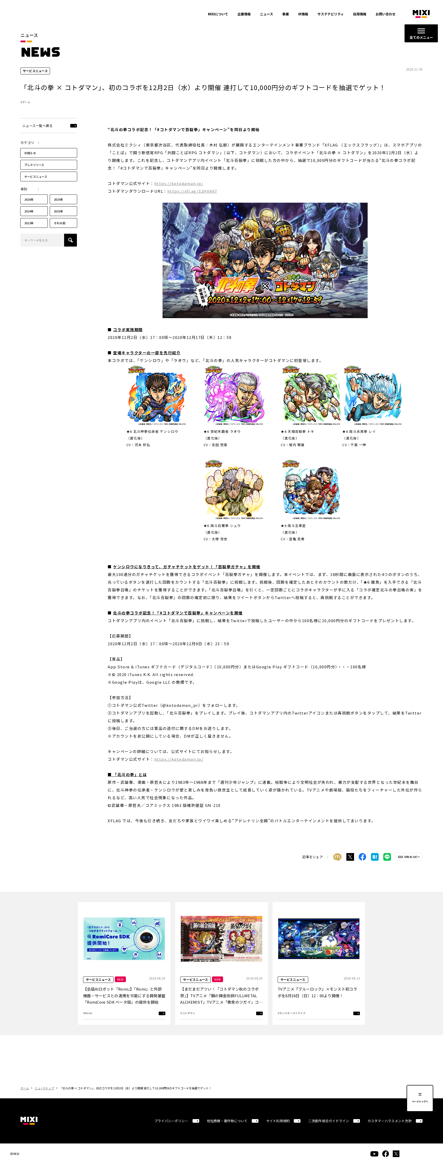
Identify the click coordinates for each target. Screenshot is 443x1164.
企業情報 (244, 14)
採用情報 (359, 14)
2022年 (29, 223)
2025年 (58, 199)
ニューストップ (44, 1088)
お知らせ (30, 153)
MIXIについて (218, 14)
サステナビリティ (330, 14)
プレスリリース (34, 165)
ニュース (266, 14)
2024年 (29, 211)
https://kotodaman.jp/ (179, 183)
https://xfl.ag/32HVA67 (192, 191)
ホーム (25, 1088)
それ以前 (59, 223)
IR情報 (303, 14)
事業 (285, 14)
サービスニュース (35, 176)
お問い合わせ (386, 14)
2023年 (58, 211)
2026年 (29, 199)
